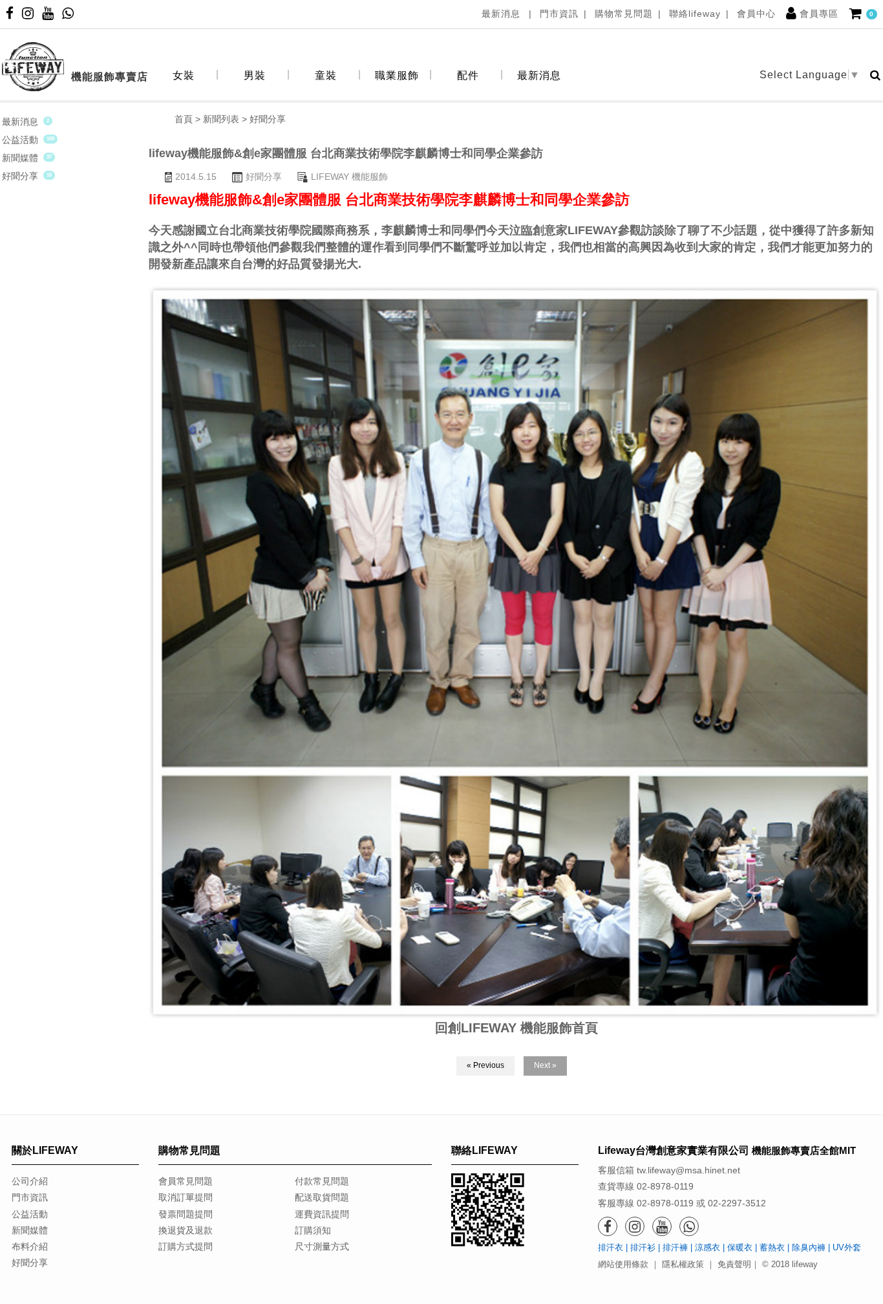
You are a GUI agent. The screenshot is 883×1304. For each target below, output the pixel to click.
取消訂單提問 (185, 1197)
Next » (545, 1065)
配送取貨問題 (322, 1197)
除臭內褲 (808, 1247)
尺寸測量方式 (322, 1246)
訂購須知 (313, 1230)
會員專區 (819, 13)
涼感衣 (707, 1247)
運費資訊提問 (322, 1214)
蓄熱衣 (772, 1247)
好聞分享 (20, 176)
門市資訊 (559, 13)
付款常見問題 (322, 1181)
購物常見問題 (624, 13)
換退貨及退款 (185, 1230)
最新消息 (503, 13)
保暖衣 (739, 1247)
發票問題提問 (185, 1214)
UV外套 (847, 1247)
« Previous (485, 1065)
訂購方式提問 (185, 1246)
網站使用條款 (623, 1264)
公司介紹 (30, 1181)
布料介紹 (30, 1246)
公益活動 (20, 140)
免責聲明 (734, 1264)
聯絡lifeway (695, 13)
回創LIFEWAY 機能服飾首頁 (516, 1028)
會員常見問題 (185, 1181)
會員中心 (756, 13)
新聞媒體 (20, 158)
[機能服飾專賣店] (75, 45)
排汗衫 (642, 1247)
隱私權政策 (683, 1264)
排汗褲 (675, 1247)
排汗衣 (610, 1247)
